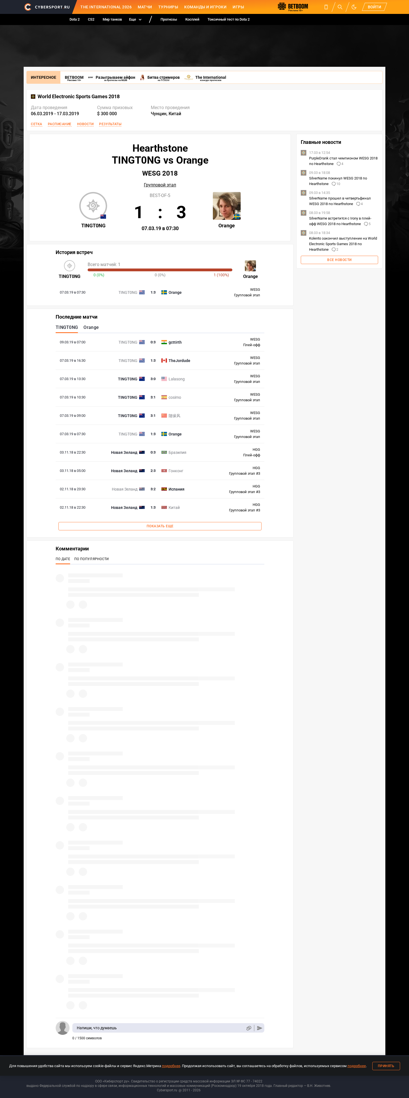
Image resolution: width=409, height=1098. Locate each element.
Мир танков (112, 19)
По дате (63, 559)
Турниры (168, 7)
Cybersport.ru (167, 1090)
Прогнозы (169, 19)
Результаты (110, 124)
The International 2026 (106, 7)
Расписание (60, 124)
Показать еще (160, 526)
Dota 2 (75, 19)
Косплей (192, 19)
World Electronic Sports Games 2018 (79, 96)
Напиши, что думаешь (97, 1028)
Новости (85, 124)
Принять (386, 1066)
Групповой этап (160, 185)
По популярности (91, 559)
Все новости (339, 260)
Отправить (259, 1028)
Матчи (145, 7)
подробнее (171, 1066)
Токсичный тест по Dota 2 (229, 19)
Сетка (36, 124)
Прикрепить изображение (248, 1028)
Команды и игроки (205, 7)
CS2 (91, 19)
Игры (238, 7)
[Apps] (326, 7)
